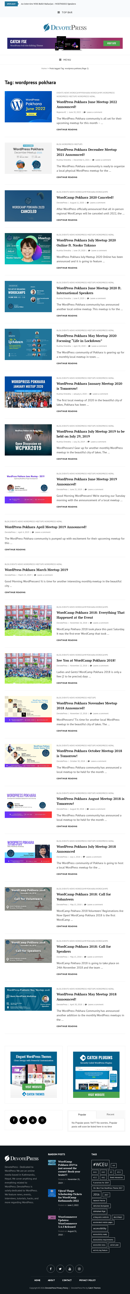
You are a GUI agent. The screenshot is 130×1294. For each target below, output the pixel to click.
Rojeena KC (61, 112)
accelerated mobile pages (103, 1222)
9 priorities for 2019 (101, 1183)
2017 (106, 1195)
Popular (82, 1114)
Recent (110, 1114)
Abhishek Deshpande (101, 1206)
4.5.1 (119, 1172)
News (67, 92)
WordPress (109, 92)
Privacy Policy (87, 1280)
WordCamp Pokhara (80, 92)
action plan (114, 1245)
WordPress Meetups (67, 96)
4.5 (111, 1172)
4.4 (114, 1165)
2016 (96, 1194)
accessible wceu (99, 1245)
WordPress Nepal (86, 96)
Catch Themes (94, 1288)
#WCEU (100, 1164)
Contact (67, 1280)
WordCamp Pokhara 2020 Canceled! (85, 197)
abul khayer (118, 1217)
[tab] (82, 1114)
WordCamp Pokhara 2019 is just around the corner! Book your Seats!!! (69, 1168)
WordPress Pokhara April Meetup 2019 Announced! (45, 527)
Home (44, 68)
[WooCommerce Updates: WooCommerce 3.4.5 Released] (52, 1217)
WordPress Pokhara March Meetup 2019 (36, 569)
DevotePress (62, 202)
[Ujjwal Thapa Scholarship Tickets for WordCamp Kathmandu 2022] (52, 1192)
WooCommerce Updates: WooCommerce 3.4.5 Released (67, 1221)
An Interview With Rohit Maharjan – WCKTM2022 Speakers (48, 3)
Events (60, 92)
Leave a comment (94, 112)
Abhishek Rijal (99, 1211)
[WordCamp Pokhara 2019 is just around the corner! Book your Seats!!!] (52, 1162)
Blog (59, 144)
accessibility (99, 1228)
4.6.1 (103, 1177)
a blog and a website (101, 1217)
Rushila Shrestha (64, 160)
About (51, 1280)
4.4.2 (103, 1172)
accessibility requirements (103, 1240)
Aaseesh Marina (99, 1200)
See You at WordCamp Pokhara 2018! (86, 660)
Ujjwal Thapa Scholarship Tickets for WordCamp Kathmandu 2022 (70, 1195)
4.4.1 (95, 1172)
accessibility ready (100, 1234)
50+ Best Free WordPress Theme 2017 (107, 1188)
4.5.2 (95, 1177)
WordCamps (97, 92)
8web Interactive (116, 1177)
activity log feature (100, 1250)
